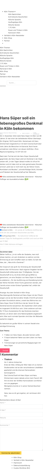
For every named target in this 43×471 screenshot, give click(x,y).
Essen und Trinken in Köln (18, 30)
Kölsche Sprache (14, 20)
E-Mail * (3, 410)
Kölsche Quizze (14, 25)
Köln (1, 134)
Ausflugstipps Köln (15, 22)
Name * (3, 403)
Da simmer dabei (6, 252)
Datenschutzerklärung (22, 465)
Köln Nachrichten (14, 14)
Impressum (18, 463)
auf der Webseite (29, 172)
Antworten (18, 362)
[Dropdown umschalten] (15, 11)
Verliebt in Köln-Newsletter (14, 35)
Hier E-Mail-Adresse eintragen (11, 244)
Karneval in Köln (14, 33)
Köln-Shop (4, 71)
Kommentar (5, 425)
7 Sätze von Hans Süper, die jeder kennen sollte (22, 335)
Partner (7, 41)
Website (3, 418)
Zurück (5, 350)
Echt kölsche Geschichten (17, 17)
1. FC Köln (12, 27)
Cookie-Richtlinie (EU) (22, 468)
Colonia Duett (33, 144)
